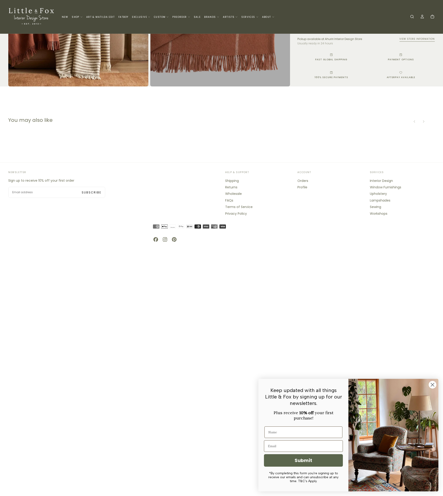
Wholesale (233, 193)
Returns (231, 187)
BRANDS (210, 17)
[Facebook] (156, 239)
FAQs (229, 200)
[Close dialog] (432, 385)
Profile (302, 187)
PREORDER (179, 17)
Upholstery (378, 193)
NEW (65, 17)
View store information (417, 39)
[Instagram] (165, 239)
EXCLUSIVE (139, 17)
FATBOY (123, 17)
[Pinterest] (174, 239)
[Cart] (432, 17)
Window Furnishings (385, 187)
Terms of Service (239, 207)
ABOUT (266, 17)
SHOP (75, 17)
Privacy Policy (236, 213)
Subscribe (91, 192)
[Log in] (422, 17)
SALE (197, 17)
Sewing (375, 207)
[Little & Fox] (31, 233)
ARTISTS (229, 17)
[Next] (423, 121)
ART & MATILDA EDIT (100, 17)
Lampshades (380, 200)
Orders (302, 180)
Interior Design (381, 180)
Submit (303, 460)
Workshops (378, 213)
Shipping (232, 180)
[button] (412, 17)
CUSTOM (159, 17)
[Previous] (414, 121)
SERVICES (248, 17)
